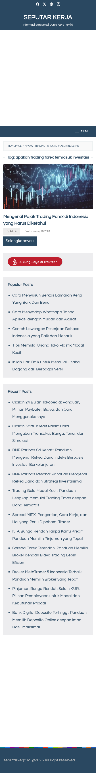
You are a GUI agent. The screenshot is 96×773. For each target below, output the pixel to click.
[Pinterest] (51, 5)
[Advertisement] (48, 78)
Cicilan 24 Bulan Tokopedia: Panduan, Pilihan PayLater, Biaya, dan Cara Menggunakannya (46, 409)
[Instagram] (58, 5)
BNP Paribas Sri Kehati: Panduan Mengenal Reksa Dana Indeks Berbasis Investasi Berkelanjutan (47, 457)
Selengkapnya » (20, 241)
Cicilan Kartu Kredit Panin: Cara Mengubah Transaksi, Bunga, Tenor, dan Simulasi (48, 433)
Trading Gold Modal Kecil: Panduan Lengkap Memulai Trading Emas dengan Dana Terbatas (49, 498)
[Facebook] (37, 5)
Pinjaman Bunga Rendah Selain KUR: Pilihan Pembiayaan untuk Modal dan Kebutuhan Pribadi (46, 596)
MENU (85, 131)
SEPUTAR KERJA (48, 17)
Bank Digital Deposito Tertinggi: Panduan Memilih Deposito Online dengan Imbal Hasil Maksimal (49, 619)
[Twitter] (44, 5)
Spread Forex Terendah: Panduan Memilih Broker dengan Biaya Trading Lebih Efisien (50, 555)
